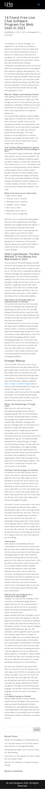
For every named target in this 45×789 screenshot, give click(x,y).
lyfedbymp (10, 32)
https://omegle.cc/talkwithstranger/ (17, 384)
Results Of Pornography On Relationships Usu (21, 740)
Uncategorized (32, 32)
